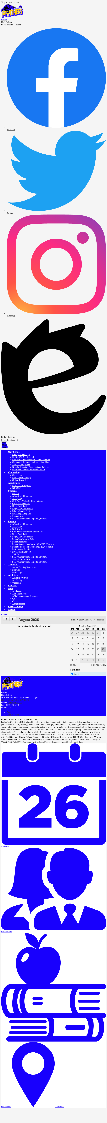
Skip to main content (10, 2)
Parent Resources (19, 542)
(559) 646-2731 (14, 742)
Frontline (16, 570)
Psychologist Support (21, 513)
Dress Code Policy (20, 506)
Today (73, 664)
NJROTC (16, 488)
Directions (59, 1106)
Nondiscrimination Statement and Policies (30, 467)
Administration (18, 604)
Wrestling (16, 583)
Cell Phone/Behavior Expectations (27, 501)
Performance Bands (21, 549)
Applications (17, 591)
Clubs (14, 599)
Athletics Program (20, 578)
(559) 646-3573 (15, 702)
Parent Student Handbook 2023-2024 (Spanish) (33, 547)
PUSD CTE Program (21, 485)
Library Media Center (21, 511)
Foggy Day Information (22, 508)
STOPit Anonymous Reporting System (29, 518)
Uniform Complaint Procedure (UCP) (28, 469)
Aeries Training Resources (24, 567)
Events (76, 674)
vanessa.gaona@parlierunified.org (68, 742)
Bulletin (15, 493)
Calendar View (98, 664)
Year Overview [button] (85, 620)
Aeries (9, 712)
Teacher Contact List (21, 559)
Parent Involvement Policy (24, 539)
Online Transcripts (20, 480)
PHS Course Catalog (21, 477)
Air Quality (17, 498)
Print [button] (73, 620)
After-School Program (22, 496)
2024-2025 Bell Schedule (23, 457)
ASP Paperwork (19, 594)
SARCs (15, 554)
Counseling (17, 475)
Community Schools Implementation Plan (30, 462)
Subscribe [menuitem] (99, 620)
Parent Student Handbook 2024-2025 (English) (33, 544)
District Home (13, 715)
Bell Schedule (18, 529)
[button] (14, 451)
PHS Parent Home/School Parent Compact (31, 459)
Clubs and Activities (21, 503)
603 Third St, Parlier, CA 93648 (15, 700)
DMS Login (17, 572)
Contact (15, 601)
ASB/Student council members (25, 596)
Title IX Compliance (21, 464)
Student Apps (18, 516)
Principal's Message (21, 454)
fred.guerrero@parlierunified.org (37, 742)
